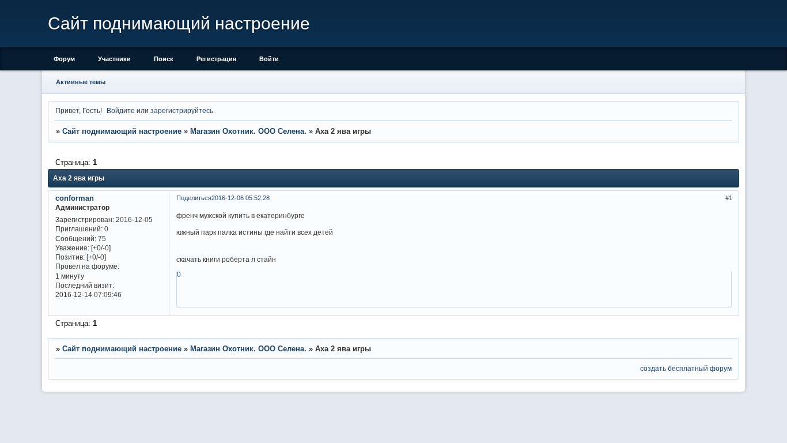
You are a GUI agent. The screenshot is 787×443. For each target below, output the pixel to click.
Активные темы (80, 81)
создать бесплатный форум (686, 368)
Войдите (121, 110)
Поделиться (193, 197)
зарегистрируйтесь (181, 110)
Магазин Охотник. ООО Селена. (248, 131)
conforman (74, 198)
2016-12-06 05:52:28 (240, 197)
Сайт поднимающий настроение (121, 131)
